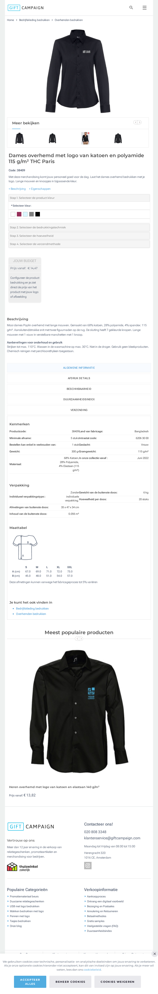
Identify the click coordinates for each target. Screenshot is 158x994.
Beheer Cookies (70, 981)
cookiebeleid (92, 969)
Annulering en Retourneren (102, 911)
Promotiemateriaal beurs (24, 896)
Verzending (79, 410)
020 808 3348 (95, 832)
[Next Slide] (139, 122)
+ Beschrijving (17, 188)
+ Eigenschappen (40, 188)
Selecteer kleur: (21, 205)
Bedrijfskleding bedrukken (34, 20)
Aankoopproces (96, 896)
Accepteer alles (30, 981)
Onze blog (16, 925)
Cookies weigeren (118, 981)
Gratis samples (95, 920)
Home (11, 20)
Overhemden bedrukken (69, 20)
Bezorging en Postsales (100, 906)
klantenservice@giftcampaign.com (112, 838)
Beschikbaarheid (79, 388)
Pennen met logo (20, 915)
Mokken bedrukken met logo (27, 911)
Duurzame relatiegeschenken (27, 901)
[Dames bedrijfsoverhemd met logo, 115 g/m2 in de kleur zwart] (78, 71)
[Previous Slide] (135, 122)
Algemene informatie (79, 367)
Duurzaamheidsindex (79, 399)
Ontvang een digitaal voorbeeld (105, 901)
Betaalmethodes (96, 915)
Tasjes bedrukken (20, 920)
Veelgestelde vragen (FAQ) (102, 925)
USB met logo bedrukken (24, 906)
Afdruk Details (79, 378)
